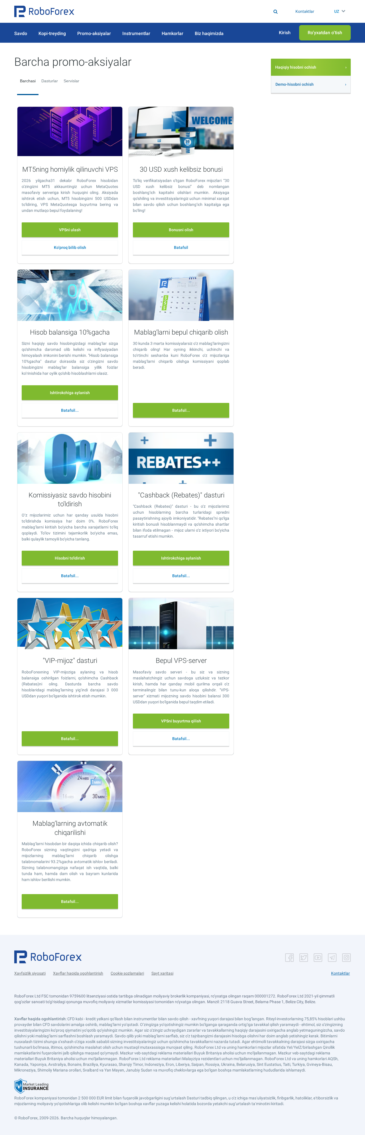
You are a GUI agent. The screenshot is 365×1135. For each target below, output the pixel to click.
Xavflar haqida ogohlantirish (78, 973)
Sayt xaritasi (162, 973)
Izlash (185, 11)
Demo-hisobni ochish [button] (294, 84)
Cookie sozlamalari (127, 973)
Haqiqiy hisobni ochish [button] (295, 67)
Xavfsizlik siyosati (30, 973)
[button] (44, 11)
